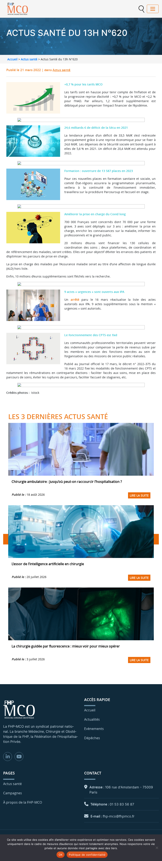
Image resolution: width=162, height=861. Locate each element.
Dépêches (92, 738)
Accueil (12, 59)
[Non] (157, 848)
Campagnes (12, 793)
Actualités (92, 719)
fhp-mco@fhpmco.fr (119, 816)
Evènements (94, 728)
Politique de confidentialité (87, 854)
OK (61, 854)
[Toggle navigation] (153, 9)
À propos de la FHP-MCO (22, 802)
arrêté (75, 300)
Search (141, 9)
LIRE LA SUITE (139, 495)
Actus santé (29, 59)
